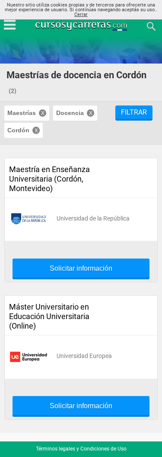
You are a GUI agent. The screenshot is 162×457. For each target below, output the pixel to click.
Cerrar (81, 14)
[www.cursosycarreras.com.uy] (82, 26)
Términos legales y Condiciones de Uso (81, 449)
